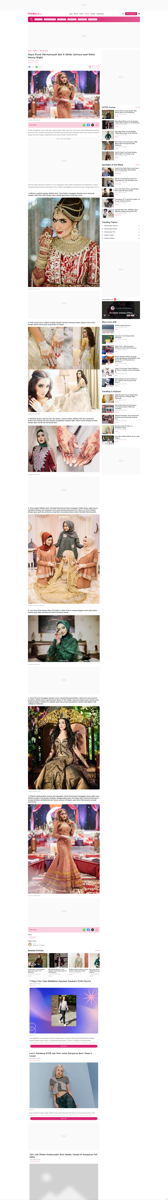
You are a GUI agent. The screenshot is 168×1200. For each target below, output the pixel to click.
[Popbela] (35, 14)
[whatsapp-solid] (84, 125)
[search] (123, 14)
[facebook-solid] (88, 125)
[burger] (139, 14)
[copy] (96, 124)
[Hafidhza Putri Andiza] (30, 944)
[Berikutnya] (100, 1035)
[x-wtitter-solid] (92, 125)
